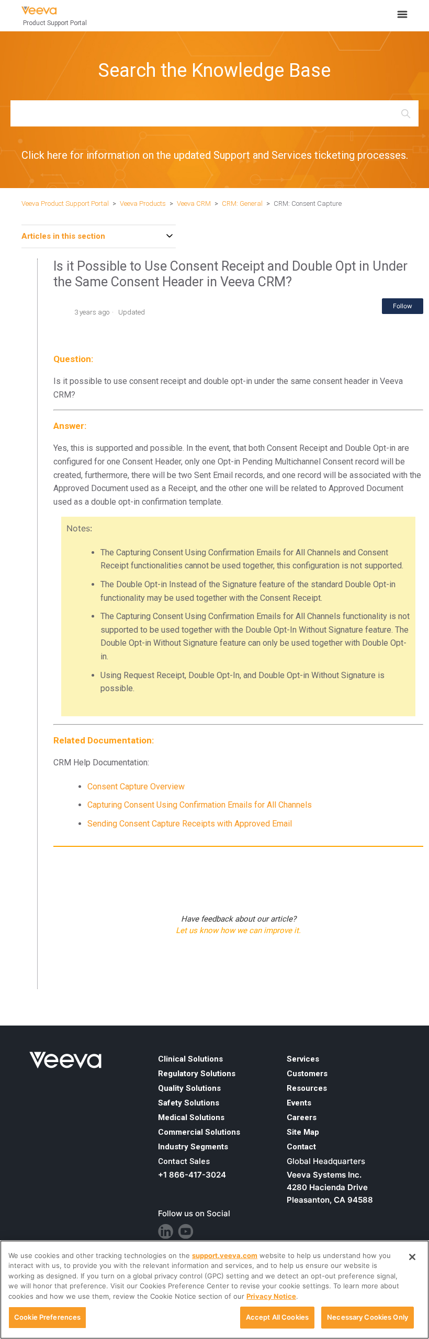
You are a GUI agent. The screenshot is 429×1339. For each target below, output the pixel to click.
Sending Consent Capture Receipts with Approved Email (189, 824)
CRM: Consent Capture (308, 203)
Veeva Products (143, 203)
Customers (307, 1073)
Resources (307, 1088)
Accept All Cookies (277, 1317)
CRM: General (242, 203)
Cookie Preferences (47, 1317)
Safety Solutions (188, 1103)
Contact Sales (184, 1161)
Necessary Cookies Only (367, 1317)
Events (299, 1103)
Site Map (303, 1132)
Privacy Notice (271, 1296)
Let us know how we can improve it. (238, 930)
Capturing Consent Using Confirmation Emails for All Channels (199, 805)
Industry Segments (193, 1146)
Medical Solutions (191, 1117)
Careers (302, 1117)
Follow (402, 306)
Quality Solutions (189, 1088)
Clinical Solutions (190, 1059)
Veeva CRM (194, 203)
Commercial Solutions (199, 1132)
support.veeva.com (224, 1255)
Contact (301, 1146)
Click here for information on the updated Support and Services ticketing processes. (214, 155)
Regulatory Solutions (196, 1073)
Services (303, 1059)
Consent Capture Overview (136, 786)
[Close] (412, 1256)
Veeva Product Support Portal (65, 203)
